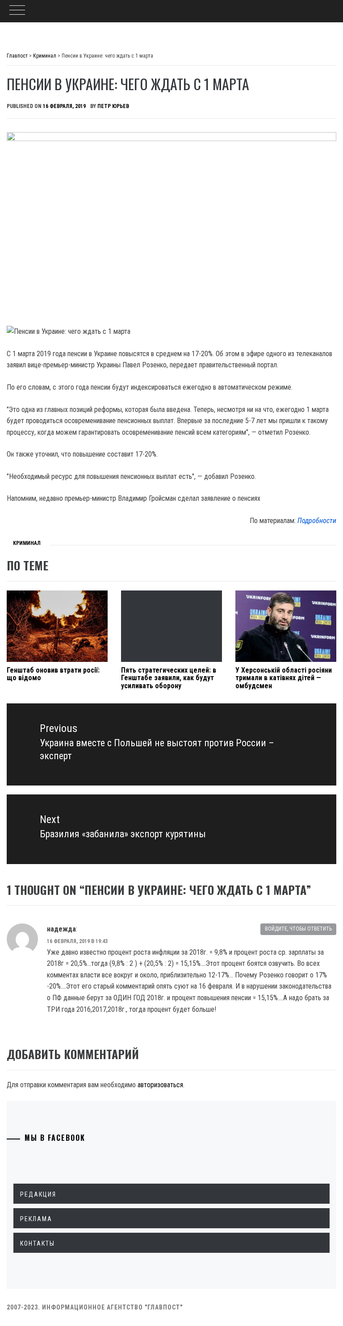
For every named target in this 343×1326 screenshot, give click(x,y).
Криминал (27, 543)
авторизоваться (160, 1085)
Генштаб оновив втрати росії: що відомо (53, 674)
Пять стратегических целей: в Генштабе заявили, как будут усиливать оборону (168, 678)
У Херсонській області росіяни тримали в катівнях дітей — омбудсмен (283, 678)
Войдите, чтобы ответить (298, 929)
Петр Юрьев (113, 106)
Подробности (316, 520)
